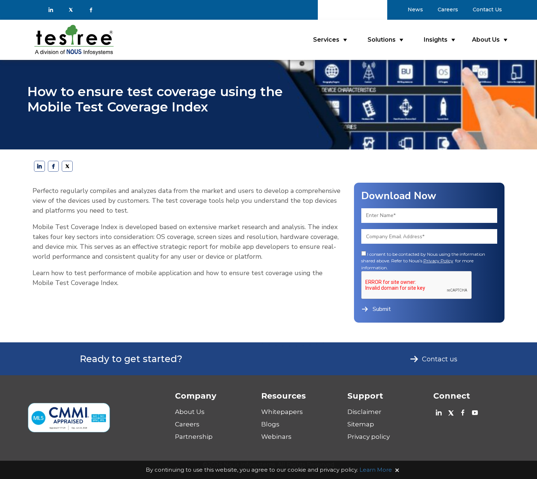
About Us (190, 411)
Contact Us (487, 9)
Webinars (276, 436)
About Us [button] (486, 39)
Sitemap (360, 424)
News (415, 9)
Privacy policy (368, 436)
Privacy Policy (438, 260)
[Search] (379, 9)
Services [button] (326, 39)
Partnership (194, 436)
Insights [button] (436, 39)
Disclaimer (364, 411)
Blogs (270, 424)
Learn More (375, 469)
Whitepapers (282, 411)
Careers (448, 9)
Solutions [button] (381, 39)
